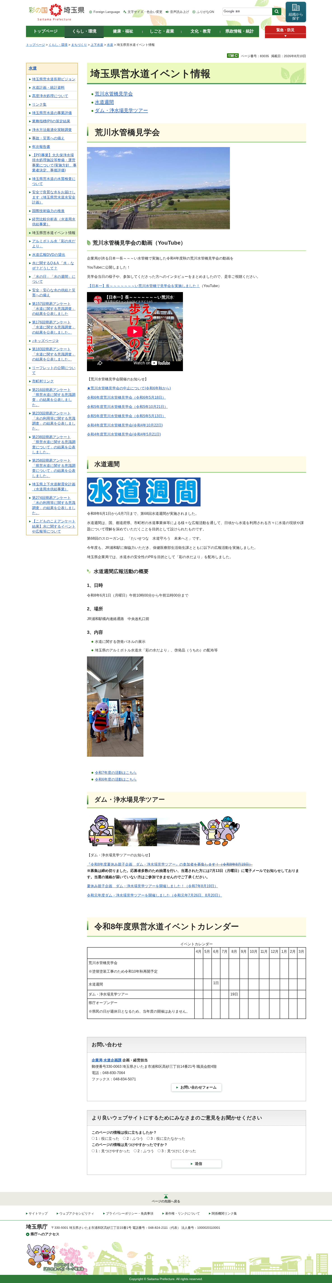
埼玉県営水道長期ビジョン (53, 79)
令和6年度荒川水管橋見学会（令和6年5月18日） (126, 397)
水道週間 (104, 102)
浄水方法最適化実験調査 (52, 130)
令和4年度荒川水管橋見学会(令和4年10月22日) (125, 425)
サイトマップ (38, 1213)
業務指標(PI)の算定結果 (51, 121)
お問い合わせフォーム (198, 1087)
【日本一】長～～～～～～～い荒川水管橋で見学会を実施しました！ (144, 286)
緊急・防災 (285, 30)
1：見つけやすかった (113, 1151)
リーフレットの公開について (53, 370)
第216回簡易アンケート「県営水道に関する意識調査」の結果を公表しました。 (53, 397)
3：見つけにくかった (178, 1151)
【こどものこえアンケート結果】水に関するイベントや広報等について (53, 526)
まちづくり (79, 45)
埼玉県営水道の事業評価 (52, 113)
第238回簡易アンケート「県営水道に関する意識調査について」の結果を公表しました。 (53, 444)
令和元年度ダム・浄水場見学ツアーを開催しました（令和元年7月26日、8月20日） (154, 895)
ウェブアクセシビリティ (76, 1213)
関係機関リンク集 (224, 1213)
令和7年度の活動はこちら (116, 773)
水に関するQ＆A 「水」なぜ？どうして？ (53, 265)
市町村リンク (43, 381)
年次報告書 (41, 147)
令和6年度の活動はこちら (116, 779)
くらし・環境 (58, 45)
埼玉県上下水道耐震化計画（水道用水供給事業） (53, 486)
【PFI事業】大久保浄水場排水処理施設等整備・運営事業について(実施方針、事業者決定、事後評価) (54, 162)
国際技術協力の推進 (48, 211)
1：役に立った (107, 1138)
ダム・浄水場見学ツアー (121, 110)
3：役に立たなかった (168, 1138)
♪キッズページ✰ (45, 341)
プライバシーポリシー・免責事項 (129, 1213)
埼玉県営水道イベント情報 (53, 233)
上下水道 (97, 45)
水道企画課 (112, 1060)
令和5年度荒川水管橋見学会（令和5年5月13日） (126, 416)
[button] (285, 36)
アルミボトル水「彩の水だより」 (53, 243)
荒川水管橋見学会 (114, 93)
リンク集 (39, 104)
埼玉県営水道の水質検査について (53, 181)
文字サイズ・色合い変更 (145, 12)
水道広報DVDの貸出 (48, 255)
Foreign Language (107, 12)
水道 (110, 45)
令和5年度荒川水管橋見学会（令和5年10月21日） (127, 407)
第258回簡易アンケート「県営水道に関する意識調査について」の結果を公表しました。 (53, 468)
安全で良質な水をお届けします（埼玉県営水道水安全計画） (53, 197)
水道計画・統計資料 (48, 87)
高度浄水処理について (50, 96)
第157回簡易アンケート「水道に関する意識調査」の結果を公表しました (53, 309)
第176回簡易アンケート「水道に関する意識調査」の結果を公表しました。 (53, 327)
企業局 (97, 1060)
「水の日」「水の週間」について (53, 279)
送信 (198, 1164)
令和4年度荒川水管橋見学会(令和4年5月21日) (124, 434)
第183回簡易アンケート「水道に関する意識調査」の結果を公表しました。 (53, 354)
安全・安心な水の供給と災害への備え (53, 292)
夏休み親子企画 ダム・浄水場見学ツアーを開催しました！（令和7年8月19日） (152, 886)
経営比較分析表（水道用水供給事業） (53, 221)
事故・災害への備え (48, 138)
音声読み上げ (179, 12)
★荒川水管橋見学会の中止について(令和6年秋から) (129, 388)
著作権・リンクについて (182, 1213)
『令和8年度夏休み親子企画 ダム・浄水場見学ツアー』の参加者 (170, 864)
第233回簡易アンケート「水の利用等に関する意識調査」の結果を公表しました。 (53, 420)
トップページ (35, 45)
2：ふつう (135, 1138)
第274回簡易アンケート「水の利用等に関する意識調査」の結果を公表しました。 (53, 505)
